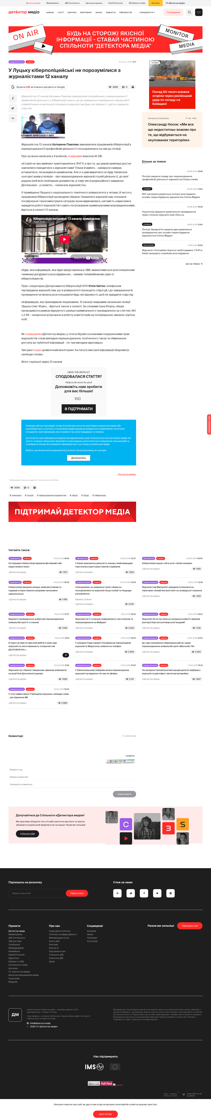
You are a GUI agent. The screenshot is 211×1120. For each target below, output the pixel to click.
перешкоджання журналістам (52, 495)
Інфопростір (125, 12)
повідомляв (33, 334)
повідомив (75, 156)
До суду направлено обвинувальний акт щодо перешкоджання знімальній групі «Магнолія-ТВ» (168, 644)
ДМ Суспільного (72, 3)
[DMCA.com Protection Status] (94, 1085)
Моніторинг (86, 12)
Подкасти (111, 12)
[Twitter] (13, 108)
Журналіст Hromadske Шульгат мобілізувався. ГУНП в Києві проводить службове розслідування (172, 252)
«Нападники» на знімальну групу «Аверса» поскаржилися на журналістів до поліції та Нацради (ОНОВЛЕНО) (103, 590)
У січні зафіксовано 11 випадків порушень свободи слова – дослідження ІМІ (38, 696)
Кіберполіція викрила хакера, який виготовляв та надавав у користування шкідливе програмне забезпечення (34, 590)
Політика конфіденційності (63, 934)
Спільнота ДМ (27, 833)
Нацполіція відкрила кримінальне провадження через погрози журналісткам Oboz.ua (169, 213)
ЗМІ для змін (14, 941)
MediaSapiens (52, 3)
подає (37, 350)
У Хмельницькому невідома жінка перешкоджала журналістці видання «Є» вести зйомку (102, 672)
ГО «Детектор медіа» (175, 3)
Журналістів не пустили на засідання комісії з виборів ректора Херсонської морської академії (171, 621)
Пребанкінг (14, 944)
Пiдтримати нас (189, 925)
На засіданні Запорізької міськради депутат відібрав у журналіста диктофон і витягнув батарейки (171, 672)
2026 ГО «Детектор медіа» (44, 1026)
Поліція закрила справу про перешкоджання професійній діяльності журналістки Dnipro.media (170, 178)
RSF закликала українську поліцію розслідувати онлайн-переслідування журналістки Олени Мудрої (171, 196)
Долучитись (78, 458)
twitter (90, 934)
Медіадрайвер (16, 948)
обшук (75, 495)
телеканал (16, 495)
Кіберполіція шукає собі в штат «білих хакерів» (167, 563)
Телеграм (92, 937)
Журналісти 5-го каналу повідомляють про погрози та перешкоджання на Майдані (104, 621)
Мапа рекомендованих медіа (23, 975)
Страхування (173, 12)
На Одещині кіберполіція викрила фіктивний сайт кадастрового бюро (35, 565)
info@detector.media (40, 1023)
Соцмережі (95, 926)
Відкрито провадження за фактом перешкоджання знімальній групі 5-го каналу (36, 621)
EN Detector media (137, 3)
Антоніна (156, 3)
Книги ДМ (54, 941)
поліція (30, 495)
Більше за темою (154, 161)
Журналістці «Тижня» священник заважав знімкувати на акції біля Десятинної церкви (37, 672)
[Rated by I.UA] (118, 1085)
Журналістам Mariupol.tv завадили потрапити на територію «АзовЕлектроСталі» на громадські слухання (172, 589)
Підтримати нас (57, 951)
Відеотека (13, 958)
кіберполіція (100, 495)
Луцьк (86, 495)
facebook (91, 931)
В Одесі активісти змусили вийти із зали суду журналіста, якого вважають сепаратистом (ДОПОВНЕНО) (32, 646)
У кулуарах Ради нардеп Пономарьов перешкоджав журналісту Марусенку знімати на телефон (103, 644)
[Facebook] (13, 98)
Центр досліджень (94, 3)
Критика (72, 12)
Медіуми (12, 981)
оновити (130, 755)
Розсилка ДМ (56, 958)
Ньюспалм (13, 978)
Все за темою (193, 263)
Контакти (54, 948)
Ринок (99, 12)
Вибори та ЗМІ (16, 961)
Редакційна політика (59, 931)
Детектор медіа (33, 3)
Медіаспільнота (17, 62)
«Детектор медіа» (127, 474)
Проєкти (14, 926)
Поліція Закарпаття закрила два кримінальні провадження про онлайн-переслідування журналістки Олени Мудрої (167, 232)
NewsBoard (14, 951)
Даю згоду (105, 1114)
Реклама (53, 944)
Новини (50, 12)
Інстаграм (92, 941)
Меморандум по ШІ (59, 937)
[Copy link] (13, 118)
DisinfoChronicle (115, 3)
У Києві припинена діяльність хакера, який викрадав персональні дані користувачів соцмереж (104, 565)
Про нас (54, 926)
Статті (61, 12)
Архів (52, 961)
